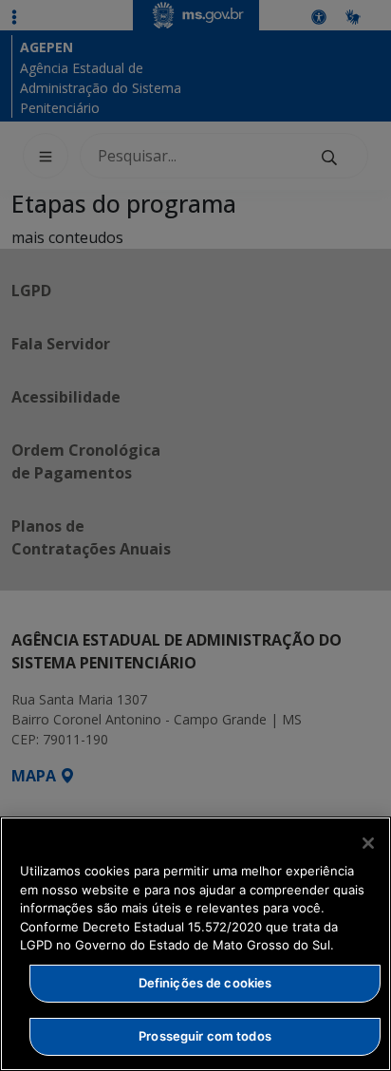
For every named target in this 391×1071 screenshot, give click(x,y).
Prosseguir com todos (205, 1035)
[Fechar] (368, 843)
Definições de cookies (205, 982)
